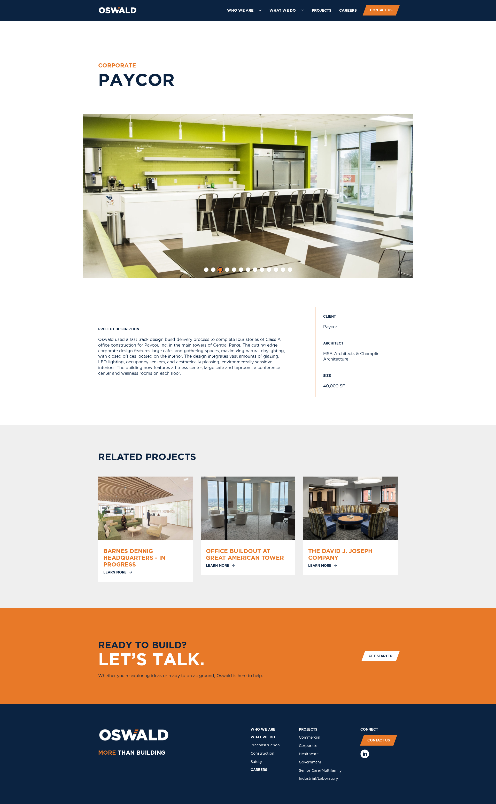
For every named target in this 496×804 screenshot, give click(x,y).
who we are (263, 729)
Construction (262, 753)
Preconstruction (265, 745)
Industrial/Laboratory (318, 778)
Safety (256, 762)
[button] (244, 10)
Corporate (308, 746)
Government (310, 762)
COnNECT (369, 729)
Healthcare (309, 754)
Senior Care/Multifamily (320, 770)
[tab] (206, 269)
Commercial (309, 737)
